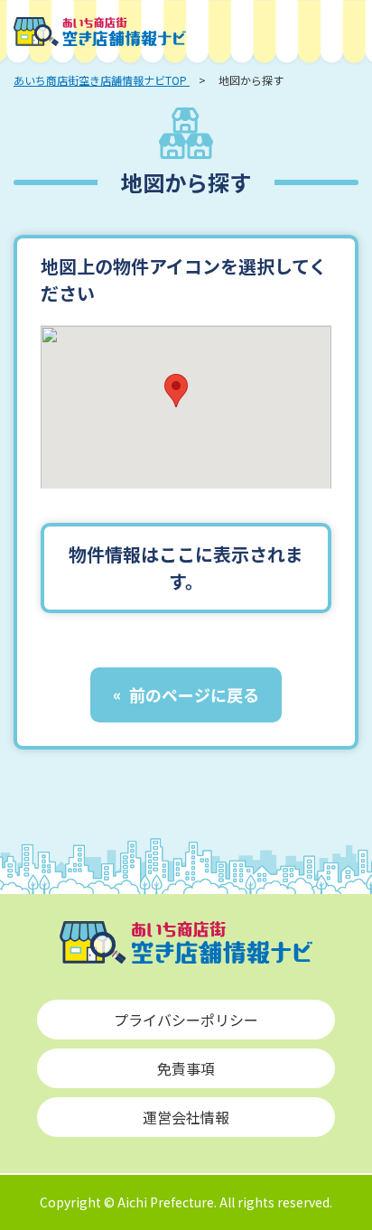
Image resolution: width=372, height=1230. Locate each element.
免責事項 (186, 1068)
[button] (176, 391)
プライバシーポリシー (186, 1019)
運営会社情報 (186, 1117)
